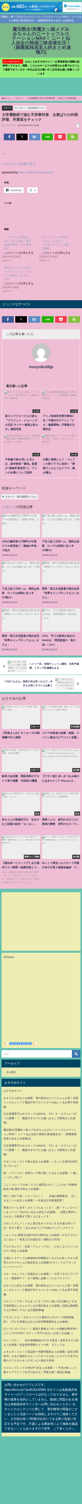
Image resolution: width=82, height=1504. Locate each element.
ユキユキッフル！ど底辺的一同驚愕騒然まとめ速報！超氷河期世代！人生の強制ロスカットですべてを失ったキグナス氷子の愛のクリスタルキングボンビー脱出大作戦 (40, 1356)
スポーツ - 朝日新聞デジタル (31, 108)
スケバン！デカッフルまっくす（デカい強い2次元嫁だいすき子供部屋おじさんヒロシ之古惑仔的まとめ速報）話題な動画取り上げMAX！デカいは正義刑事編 (40, 1305)
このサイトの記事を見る (18, 163)
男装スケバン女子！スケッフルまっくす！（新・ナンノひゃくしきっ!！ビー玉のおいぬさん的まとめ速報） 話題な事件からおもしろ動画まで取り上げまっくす (40, 1212)
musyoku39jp (41, 367)
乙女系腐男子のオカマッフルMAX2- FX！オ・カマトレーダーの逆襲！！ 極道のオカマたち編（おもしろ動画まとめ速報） (39, 1118)
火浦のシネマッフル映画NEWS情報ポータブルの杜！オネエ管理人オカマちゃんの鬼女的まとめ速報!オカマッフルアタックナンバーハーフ (40, 1262)
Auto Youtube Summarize (35, 172)
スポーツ (7, 108)
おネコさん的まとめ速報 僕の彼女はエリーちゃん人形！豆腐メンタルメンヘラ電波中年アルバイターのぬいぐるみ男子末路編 (40, 1102)
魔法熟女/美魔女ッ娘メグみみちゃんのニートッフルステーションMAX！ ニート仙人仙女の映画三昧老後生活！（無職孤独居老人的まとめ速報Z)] (40, 1134)
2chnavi (8, 956)
